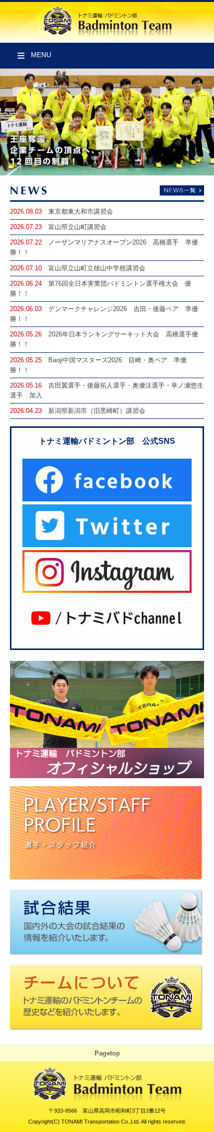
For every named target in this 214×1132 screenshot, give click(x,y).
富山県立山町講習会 (77, 227)
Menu (41, 55)
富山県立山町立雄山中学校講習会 (96, 268)
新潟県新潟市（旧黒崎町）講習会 (96, 410)
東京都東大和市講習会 (80, 211)
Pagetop (107, 1053)
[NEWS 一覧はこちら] (107, 191)
